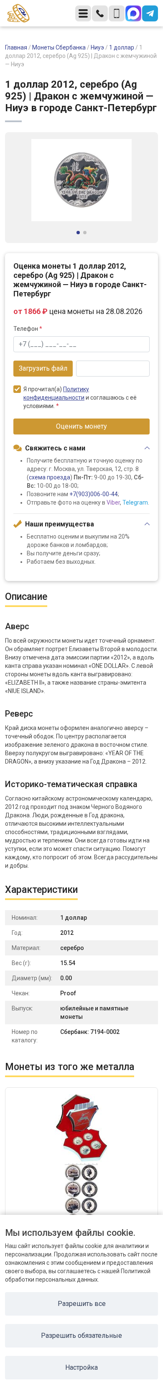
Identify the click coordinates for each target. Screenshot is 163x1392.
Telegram (135, 502)
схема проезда (49, 477)
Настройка (81, 1367)
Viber (113, 502)
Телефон (27, 328)
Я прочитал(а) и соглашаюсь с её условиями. (80, 397)
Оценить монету (81, 426)
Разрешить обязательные (81, 1336)
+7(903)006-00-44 (93, 494)
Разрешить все (82, 1304)
